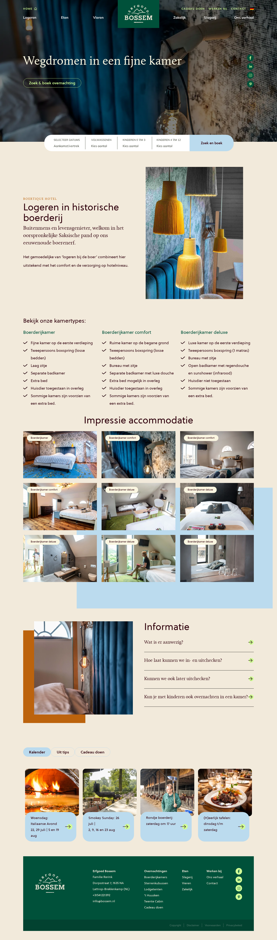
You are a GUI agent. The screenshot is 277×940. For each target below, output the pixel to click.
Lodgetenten (153, 889)
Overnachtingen (155, 871)
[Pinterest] (239, 897)
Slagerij (210, 17)
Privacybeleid (234, 925)
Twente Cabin (153, 901)
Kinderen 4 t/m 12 (169, 140)
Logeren (29, 17)
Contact (238, 8)
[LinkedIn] (239, 879)
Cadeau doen (193, 8)
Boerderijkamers (155, 877)
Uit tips (63, 752)
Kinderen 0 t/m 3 (134, 140)
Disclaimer (193, 925)
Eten (64, 17)
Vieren (98, 17)
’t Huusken (151, 895)
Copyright (175, 925)
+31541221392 (101, 895)
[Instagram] (239, 888)
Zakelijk (179, 17)
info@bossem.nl (104, 901)
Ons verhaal (244, 17)
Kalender (37, 752)
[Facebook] (239, 871)
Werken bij (217, 8)
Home (27, 8)
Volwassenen (101, 140)
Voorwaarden (213, 925)
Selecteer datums (67, 140)
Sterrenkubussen (156, 883)
